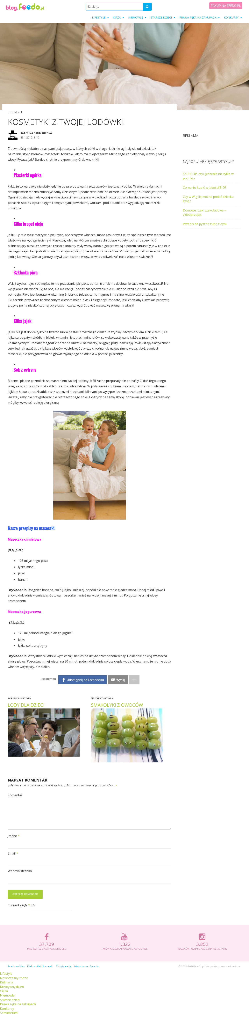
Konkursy (231, 17)
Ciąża (117, 17)
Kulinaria (6, 982)
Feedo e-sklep (16, 966)
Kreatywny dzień (12, 987)
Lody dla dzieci (26, 705)
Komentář (15, 795)
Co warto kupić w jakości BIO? (204, 187)
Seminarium (9, 1013)
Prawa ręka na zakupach (197, 17)
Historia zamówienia (86, 966)
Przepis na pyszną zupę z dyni (204, 224)
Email (13, 853)
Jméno (14, 836)
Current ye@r (19, 905)
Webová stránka (20, 871)
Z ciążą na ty (63, 966)
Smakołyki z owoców (117, 705)
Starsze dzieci (161, 17)
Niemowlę (135, 17)
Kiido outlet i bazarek (40, 966)
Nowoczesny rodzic (14, 978)
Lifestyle (98, 17)
